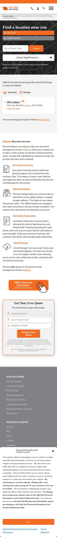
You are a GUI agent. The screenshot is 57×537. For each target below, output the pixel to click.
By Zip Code (10, 33)
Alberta (7, 141)
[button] (53, 451)
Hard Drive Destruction (24, 216)
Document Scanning (22, 165)
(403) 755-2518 (13, 109)
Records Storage (21, 189)
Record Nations (8, 16)
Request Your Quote (28, 333)
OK (28, 522)
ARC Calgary (13, 102)
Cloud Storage (20, 243)
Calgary (28, 105)
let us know (44, 120)
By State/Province (12, 38)
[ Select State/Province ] (27, 57)
